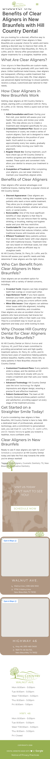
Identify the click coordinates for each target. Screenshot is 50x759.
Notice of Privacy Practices (25, 755)
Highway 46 (6, 346)
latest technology (22, 385)
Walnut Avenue (31, 343)
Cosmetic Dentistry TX (33, 463)
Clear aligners (7, 65)
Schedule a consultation (12, 452)
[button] (37, 4)
